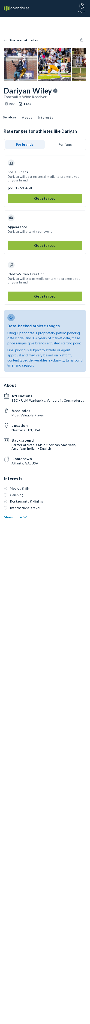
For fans (65, 144)
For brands (25, 144)
